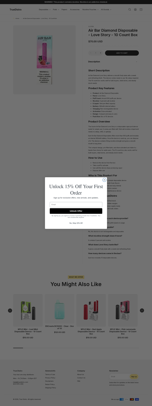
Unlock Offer (76, 211)
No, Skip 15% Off (76, 223)
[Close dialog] (104, 180)
